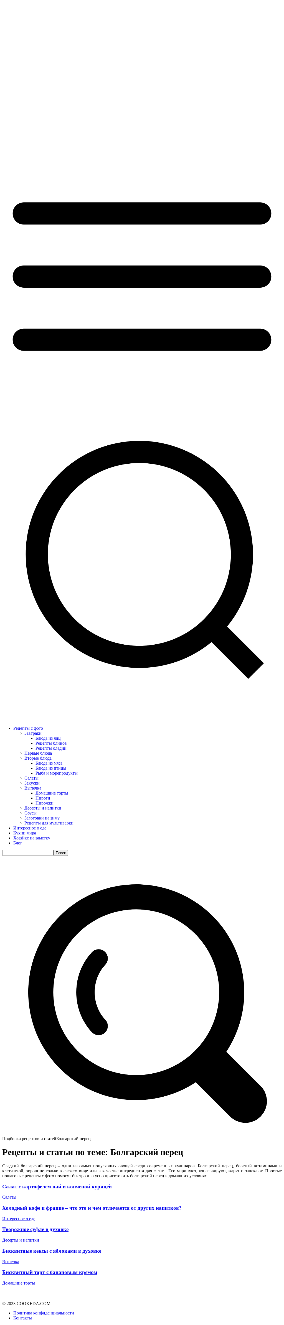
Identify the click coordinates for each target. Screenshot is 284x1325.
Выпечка (10, 1261)
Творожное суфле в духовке (35, 1229)
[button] (142, 1133)
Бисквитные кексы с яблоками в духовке (51, 1251)
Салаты (9, 1197)
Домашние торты (18, 1283)
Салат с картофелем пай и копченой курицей (57, 1186)
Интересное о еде (18, 1218)
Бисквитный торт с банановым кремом (49, 1272)
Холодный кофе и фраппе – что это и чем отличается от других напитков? (92, 1208)
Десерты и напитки (20, 1240)
